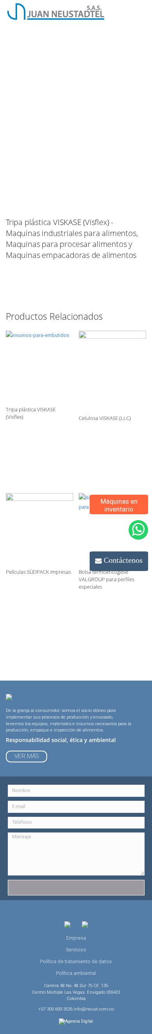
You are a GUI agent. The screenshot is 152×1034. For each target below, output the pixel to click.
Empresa (76, 938)
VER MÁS (26, 756)
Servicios (76, 950)
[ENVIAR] (76, 887)
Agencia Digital (79, 1021)
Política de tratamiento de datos (76, 961)
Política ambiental (76, 973)
